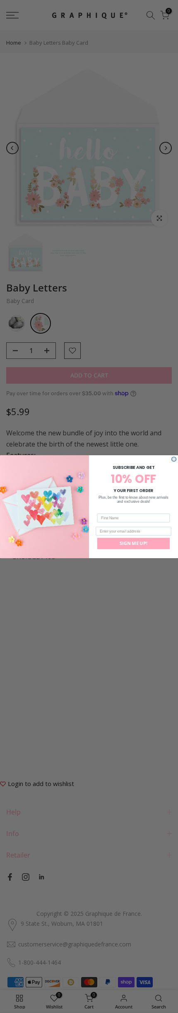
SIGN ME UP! (133, 543)
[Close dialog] (174, 459)
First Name (106, 510)
